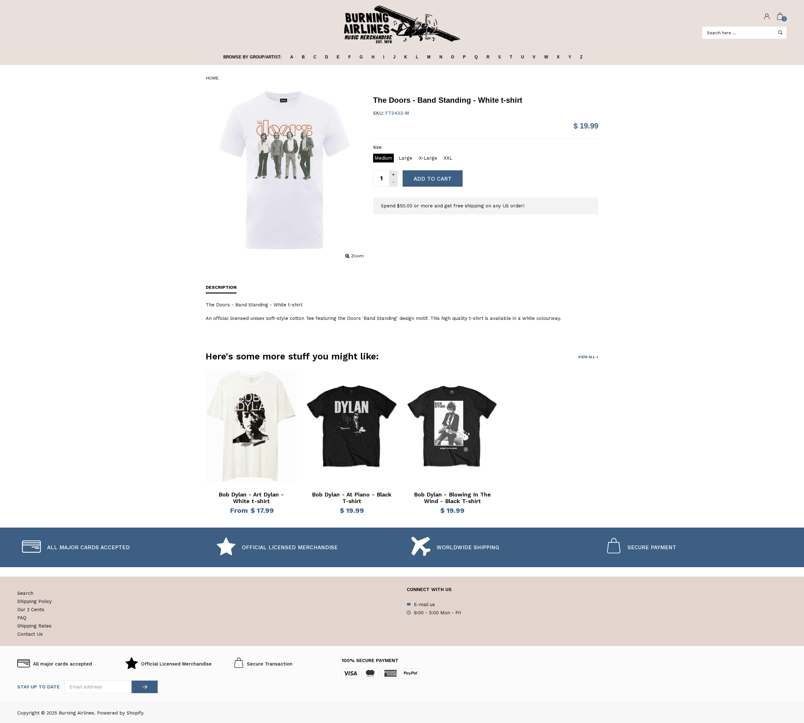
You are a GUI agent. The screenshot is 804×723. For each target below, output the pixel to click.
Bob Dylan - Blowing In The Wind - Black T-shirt (452, 498)
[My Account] (767, 16)
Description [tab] (221, 287)
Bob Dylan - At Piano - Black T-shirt (352, 498)
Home (212, 77)
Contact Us (30, 634)
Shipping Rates (34, 626)
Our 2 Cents (30, 609)
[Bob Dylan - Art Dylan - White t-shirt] (251, 426)
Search (25, 593)
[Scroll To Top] (787, 679)
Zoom (357, 255)
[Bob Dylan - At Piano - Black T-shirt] (351, 426)
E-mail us (424, 604)
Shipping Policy (34, 601)
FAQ (21, 618)
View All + (588, 357)
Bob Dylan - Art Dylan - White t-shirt (251, 498)
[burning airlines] (402, 25)
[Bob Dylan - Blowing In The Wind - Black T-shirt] (452, 426)
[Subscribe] (145, 687)
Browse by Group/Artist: (252, 57)
